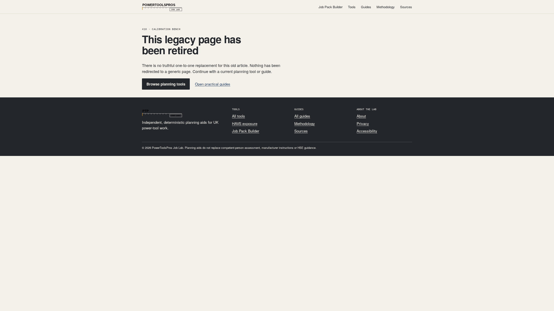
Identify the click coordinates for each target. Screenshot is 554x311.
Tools (352, 7)
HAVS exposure (244, 123)
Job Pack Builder (331, 7)
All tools (238, 116)
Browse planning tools (166, 84)
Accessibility (367, 130)
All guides (302, 116)
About (361, 116)
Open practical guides (212, 84)
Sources (406, 7)
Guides (366, 7)
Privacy (363, 123)
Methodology (386, 7)
